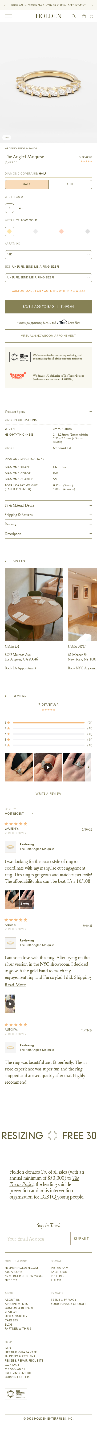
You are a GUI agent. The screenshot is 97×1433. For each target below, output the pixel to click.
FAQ (8, 1348)
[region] (48, 767)
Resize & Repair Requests (24, 1360)
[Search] (74, 16)
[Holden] (48, 16)
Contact (12, 1365)
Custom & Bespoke (19, 1308)
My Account (15, 1369)
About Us (12, 1299)
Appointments (16, 1304)
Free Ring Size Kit (18, 1373)
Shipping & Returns (20, 1356)
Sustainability (16, 1316)
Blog (9, 1324)
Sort (8, 809)
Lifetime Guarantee (21, 1352)
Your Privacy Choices (68, 1304)
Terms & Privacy (63, 1299)
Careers (11, 1320)
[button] (48, 722)
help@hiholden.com (21, 1267)
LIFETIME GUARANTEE (66, 5)
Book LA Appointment (20, 668)
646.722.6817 (13, 1272)
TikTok (56, 1280)
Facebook (59, 1272)
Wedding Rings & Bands (21, 148)
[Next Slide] (88, 767)
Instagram (59, 1267)
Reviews (11, 1312)
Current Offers (17, 1377)
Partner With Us (18, 1328)
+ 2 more (23, 903)
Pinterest (58, 1276)
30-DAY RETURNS (40, 5)
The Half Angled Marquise (37, 849)
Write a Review (56, 796)
